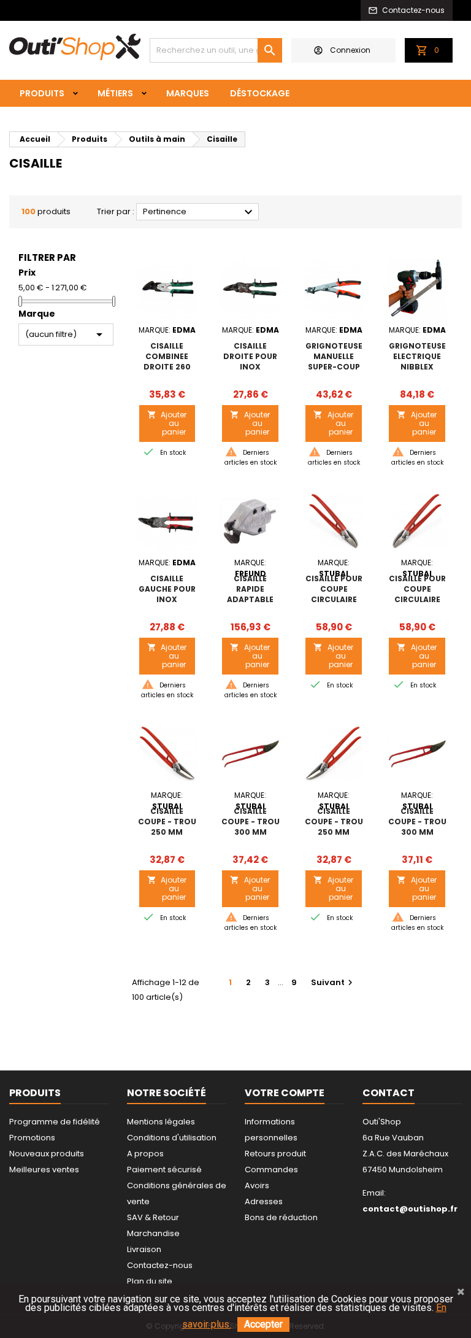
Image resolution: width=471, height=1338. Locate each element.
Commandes (271, 1169)
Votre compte (284, 1093)
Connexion (350, 50)
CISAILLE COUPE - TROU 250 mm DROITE (167, 827)
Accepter (263, 1324)
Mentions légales (161, 1121)
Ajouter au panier (167, 423)
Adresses (264, 1201)
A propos (145, 1153)
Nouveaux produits (46, 1153)
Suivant (333, 982)
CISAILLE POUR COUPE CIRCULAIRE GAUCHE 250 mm (417, 599)
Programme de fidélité (54, 1121)
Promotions (32, 1137)
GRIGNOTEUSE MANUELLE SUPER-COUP (333, 356)
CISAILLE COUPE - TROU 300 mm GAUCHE (417, 827)
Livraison (144, 1249)
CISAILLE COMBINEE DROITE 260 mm (167, 361)
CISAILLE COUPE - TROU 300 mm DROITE (250, 827)
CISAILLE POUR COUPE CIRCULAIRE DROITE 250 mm (333, 599)
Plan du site (149, 1281)
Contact (388, 1093)
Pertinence (199, 212)
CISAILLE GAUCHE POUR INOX (167, 589)
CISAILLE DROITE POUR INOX (250, 356)
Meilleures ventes (44, 1169)
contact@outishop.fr (410, 1209)
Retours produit (275, 1153)
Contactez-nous (160, 1265)
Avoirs (257, 1185)
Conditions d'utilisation (171, 1137)
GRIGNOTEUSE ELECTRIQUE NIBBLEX (417, 356)
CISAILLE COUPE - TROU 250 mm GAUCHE (334, 827)
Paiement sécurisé (164, 1169)
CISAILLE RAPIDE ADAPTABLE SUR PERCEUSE (250, 594)
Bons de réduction (281, 1217)
